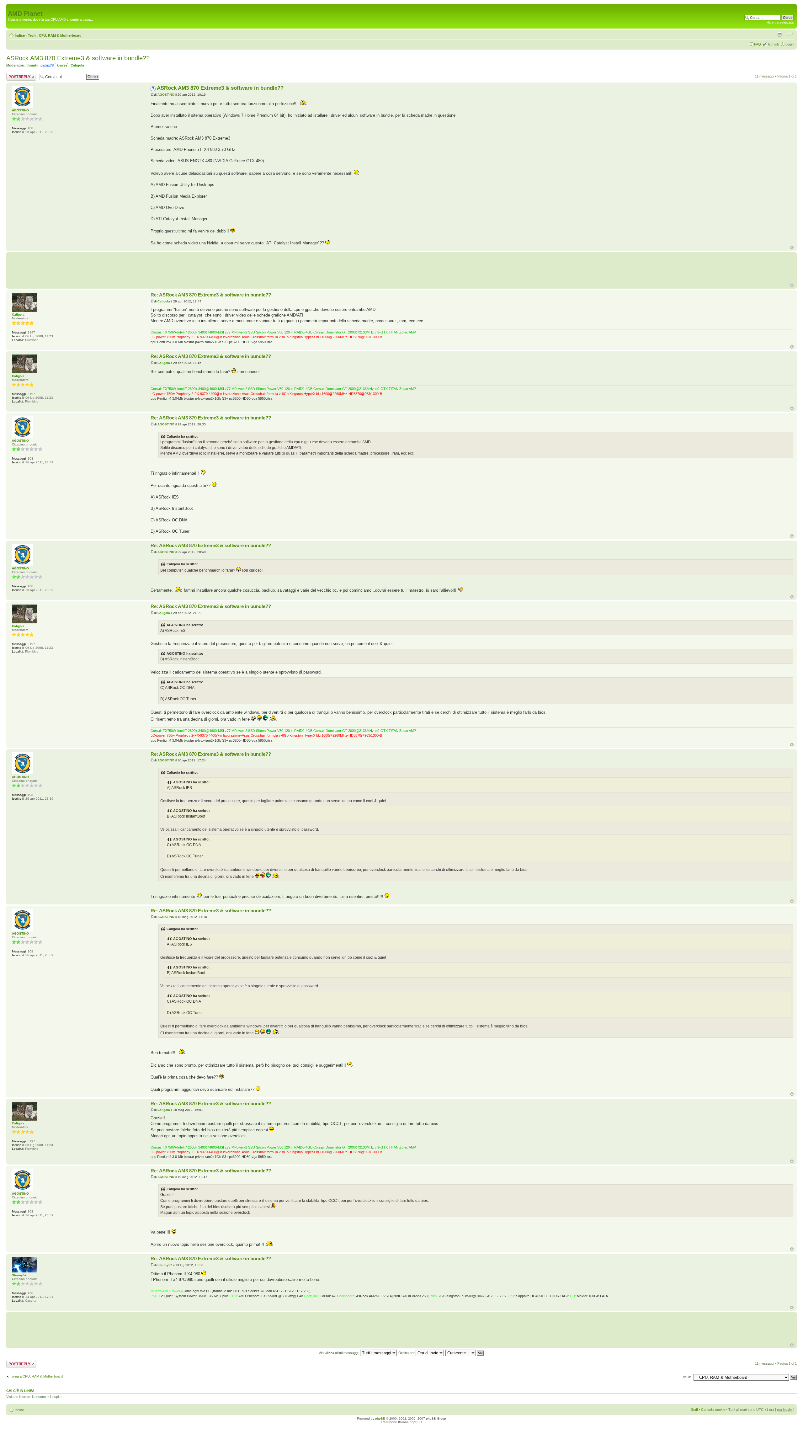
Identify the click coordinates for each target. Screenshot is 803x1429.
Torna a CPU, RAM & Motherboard (36, 1376)
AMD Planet (25, 13)
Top (792, 247)
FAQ (757, 44)
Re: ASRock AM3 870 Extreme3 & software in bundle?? (211, 294)
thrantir (32, 65)
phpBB (380, 1418)
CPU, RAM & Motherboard (60, 35)
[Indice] (11, 6)
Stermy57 (164, 1265)
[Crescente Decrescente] (464, 1353)
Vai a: (687, 1377)
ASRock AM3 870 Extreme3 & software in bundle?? (78, 58)
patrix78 (47, 65)
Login (789, 44)
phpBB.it (416, 1422)
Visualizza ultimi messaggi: (339, 1353)
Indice (20, 35)
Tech (32, 35)
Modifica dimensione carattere (789, 34)
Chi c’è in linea (20, 1391)
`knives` (62, 65)
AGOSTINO (165, 94)
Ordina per (407, 1353)
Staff (694, 1409)
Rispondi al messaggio (14, 76)
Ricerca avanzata (780, 22)
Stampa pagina (779, 34)
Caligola (77, 65)
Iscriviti (773, 44)
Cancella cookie (713, 1409)
